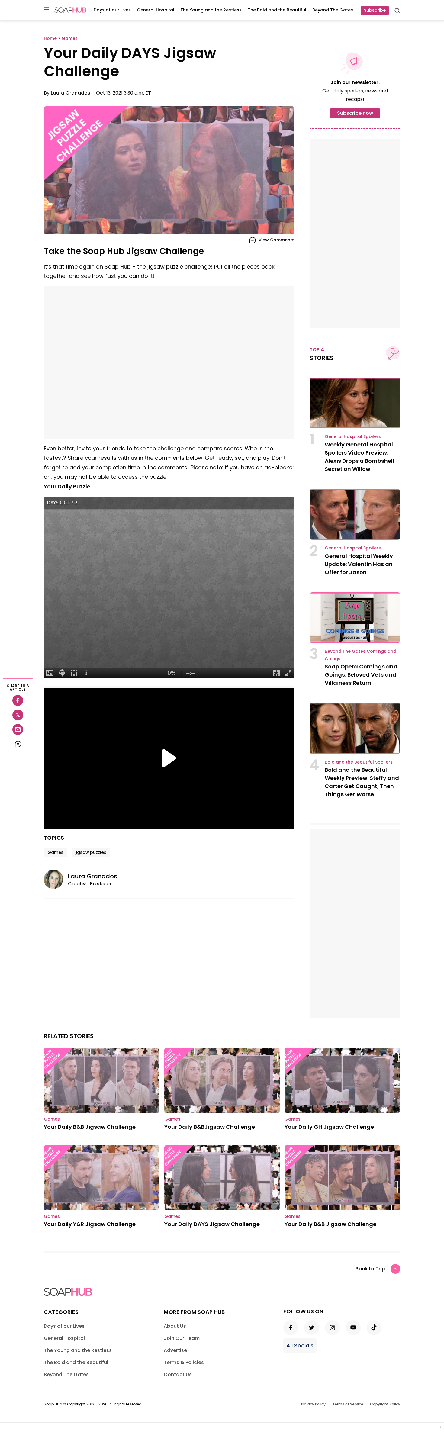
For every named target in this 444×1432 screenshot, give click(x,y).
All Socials (300, 1345)
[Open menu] (46, 9)
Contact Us (178, 1374)
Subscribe (375, 10)
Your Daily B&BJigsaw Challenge (209, 1127)
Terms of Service (347, 1404)
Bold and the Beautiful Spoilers (359, 762)
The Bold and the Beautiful (277, 10)
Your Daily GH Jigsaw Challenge (329, 1127)
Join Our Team (182, 1338)
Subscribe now (355, 113)
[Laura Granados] (56, 879)
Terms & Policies (184, 1362)
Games (55, 852)
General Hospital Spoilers (353, 436)
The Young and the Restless (211, 10)
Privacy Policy (313, 1404)
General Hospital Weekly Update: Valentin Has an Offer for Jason (359, 564)
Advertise (175, 1350)
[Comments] (17, 744)
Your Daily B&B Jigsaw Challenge (90, 1127)
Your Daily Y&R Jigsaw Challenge (90, 1224)
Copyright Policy (385, 1404)
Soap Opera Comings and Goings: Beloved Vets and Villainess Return (361, 675)
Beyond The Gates (332, 10)
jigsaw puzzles (90, 852)
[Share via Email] (17, 729)
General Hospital (155, 10)
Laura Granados (70, 92)
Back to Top (370, 1268)
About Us (175, 1326)
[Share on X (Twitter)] (17, 715)
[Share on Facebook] (17, 700)
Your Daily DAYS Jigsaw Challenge (212, 1224)
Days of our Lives (112, 10)
